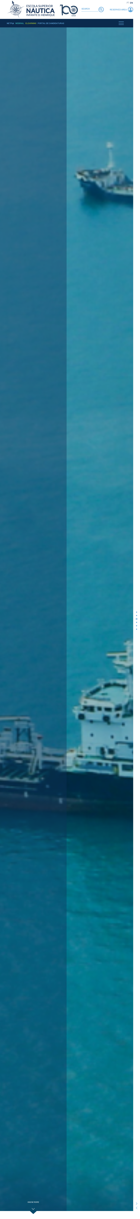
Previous (136, 1208)
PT (128, 2)
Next (136, 1203)
